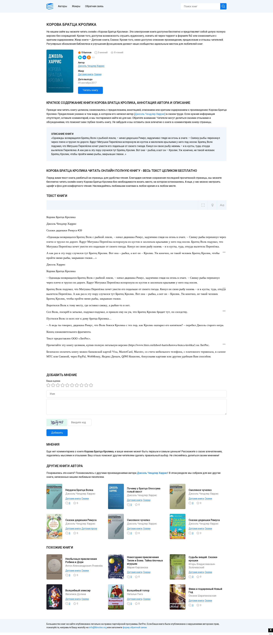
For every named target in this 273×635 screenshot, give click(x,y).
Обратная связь (94, 6)
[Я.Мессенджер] (80, 57)
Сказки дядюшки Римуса (81, 520)
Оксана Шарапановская (202, 595)
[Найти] (223, 6)
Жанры (76, 6)
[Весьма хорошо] (72, 385)
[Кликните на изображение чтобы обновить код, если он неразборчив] (56, 422)
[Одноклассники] (89, 57)
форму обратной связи (135, 627)
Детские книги (85, 74)
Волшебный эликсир (78, 590)
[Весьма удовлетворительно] (63, 385)
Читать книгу (90, 90)
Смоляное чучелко (200, 490)
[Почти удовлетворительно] (53, 385)
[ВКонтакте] (84, 57)
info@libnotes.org (98, 627)
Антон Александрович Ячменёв (84, 565)
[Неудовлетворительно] (48, 385)
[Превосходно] (91, 385)
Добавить (57, 432)
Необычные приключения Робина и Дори (81, 560)
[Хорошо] (67, 385)
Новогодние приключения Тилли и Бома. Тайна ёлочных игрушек (145, 560)
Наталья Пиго (135, 594)
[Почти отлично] (82, 385)
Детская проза (89, 528)
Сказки (97, 74)
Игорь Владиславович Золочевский (202, 566)
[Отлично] (86, 385)
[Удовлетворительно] (58, 385)
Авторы (62, 6)
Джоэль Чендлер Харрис (91, 66)
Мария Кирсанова (137, 567)
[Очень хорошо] (77, 385)
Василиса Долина (75, 594)
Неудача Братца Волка (79, 490)
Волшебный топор (138, 590)
